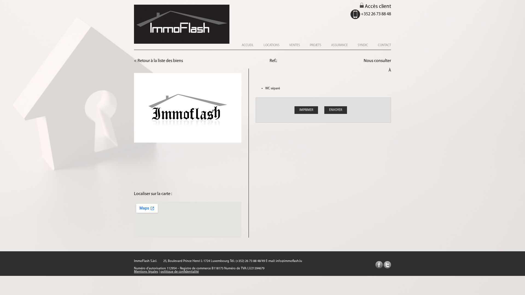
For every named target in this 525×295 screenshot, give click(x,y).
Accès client (377, 6)
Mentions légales (146, 271)
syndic (363, 45)
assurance (339, 45)
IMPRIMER (306, 110)
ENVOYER (335, 110)
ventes (294, 45)
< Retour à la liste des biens (158, 61)
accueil (248, 45)
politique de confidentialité (180, 271)
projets (315, 45)
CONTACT (384, 45)
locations (271, 45)
